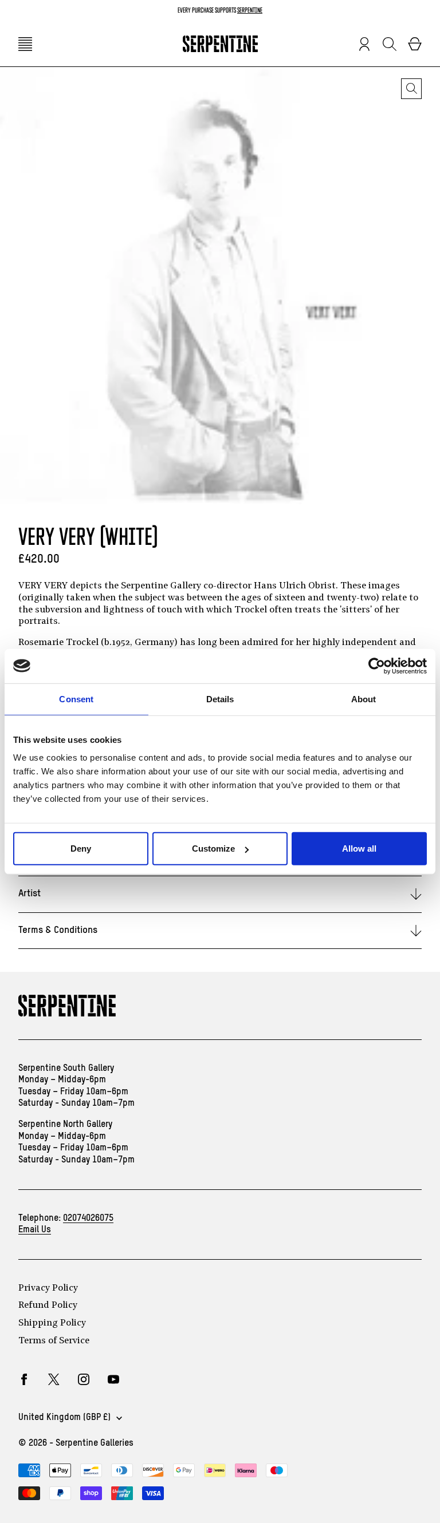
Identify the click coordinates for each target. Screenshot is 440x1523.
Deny (80, 848)
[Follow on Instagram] (83, 1379)
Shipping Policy (52, 1323)
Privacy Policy (48, 1288)
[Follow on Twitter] (54, 1379)
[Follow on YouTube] (113, 1379)
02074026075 (88, 1218)
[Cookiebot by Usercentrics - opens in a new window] (377, 665)
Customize (213, 848)
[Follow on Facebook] (24, 1379)
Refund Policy (47, 1305)
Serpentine (249, 10)
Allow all (359, 848)
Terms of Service (53, 1341)
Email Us (34, 1230)
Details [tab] (220, 698)
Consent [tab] (76, 698)
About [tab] (363, 698)
